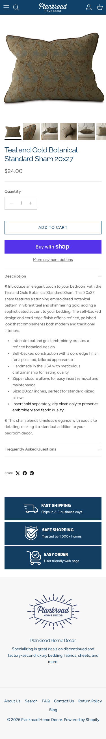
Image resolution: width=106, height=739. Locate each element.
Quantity (13, 191)
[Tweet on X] (18, 473)
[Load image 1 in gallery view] (53, 67)
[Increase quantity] (32, 203)
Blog (53, 709)
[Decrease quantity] (10, 203)
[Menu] (6, 7)
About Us (12, 701)
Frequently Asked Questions (30, 449)
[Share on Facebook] (25, 473)
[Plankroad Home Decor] (53, 7)
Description (15, 276)
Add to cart (52, 227)
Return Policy (90, 701)
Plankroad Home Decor (41, 719)
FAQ (46, 701)
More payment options (53, 260)
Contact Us (64, 701)
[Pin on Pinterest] (32, 473)
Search (31, 701)
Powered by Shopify (81, 719)
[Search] (18, 7)
